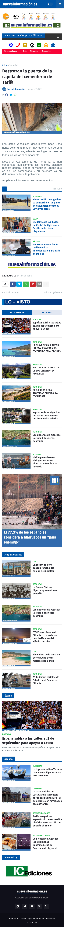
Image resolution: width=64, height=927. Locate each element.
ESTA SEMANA (17, 312)
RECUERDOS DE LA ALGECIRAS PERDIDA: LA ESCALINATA (45, 393)
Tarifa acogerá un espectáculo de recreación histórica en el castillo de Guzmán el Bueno (47, 821)
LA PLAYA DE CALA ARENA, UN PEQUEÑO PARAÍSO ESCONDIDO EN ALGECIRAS (47, 348)
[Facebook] (6, 94)
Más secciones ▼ (11, 51)
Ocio (24, 51)
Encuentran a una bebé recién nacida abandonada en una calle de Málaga (46, 249)
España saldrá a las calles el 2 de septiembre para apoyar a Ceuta (47, 325)
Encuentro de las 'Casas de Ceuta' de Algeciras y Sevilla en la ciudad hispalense (46, 227)
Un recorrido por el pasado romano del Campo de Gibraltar (43, 567)
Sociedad (13, 65)
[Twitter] (11, 94)
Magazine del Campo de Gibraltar (24, 35)
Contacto (13, 918)
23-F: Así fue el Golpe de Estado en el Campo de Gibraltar (46, 680)
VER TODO (57, 189)
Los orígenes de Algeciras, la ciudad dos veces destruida (47, 438)
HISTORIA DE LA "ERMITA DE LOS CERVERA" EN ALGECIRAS (46, 370)
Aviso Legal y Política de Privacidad (38, 918)
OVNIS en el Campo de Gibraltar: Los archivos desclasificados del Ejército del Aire (45, 637)
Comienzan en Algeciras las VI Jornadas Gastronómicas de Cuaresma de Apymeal (45, 843)
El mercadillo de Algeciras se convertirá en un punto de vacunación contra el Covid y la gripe (47, 204)
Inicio (4, 65)
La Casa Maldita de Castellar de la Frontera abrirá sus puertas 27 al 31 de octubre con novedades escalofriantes (47, 797)
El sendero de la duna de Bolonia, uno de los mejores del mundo (46, 657)
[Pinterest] (33, 284)
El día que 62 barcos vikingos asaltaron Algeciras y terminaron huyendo (45, 462)
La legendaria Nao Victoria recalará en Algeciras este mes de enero (47, 772)
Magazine (34, 51)
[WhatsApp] (15, 94)
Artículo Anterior (11, 292)
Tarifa (29, 276)
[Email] (39, 284)
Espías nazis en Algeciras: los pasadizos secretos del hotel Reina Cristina (47, 415)
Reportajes (46, 51)
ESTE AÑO (47, 312)
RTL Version (32, 922)
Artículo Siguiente (51, 292)
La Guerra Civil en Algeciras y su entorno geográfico (45, 590)
